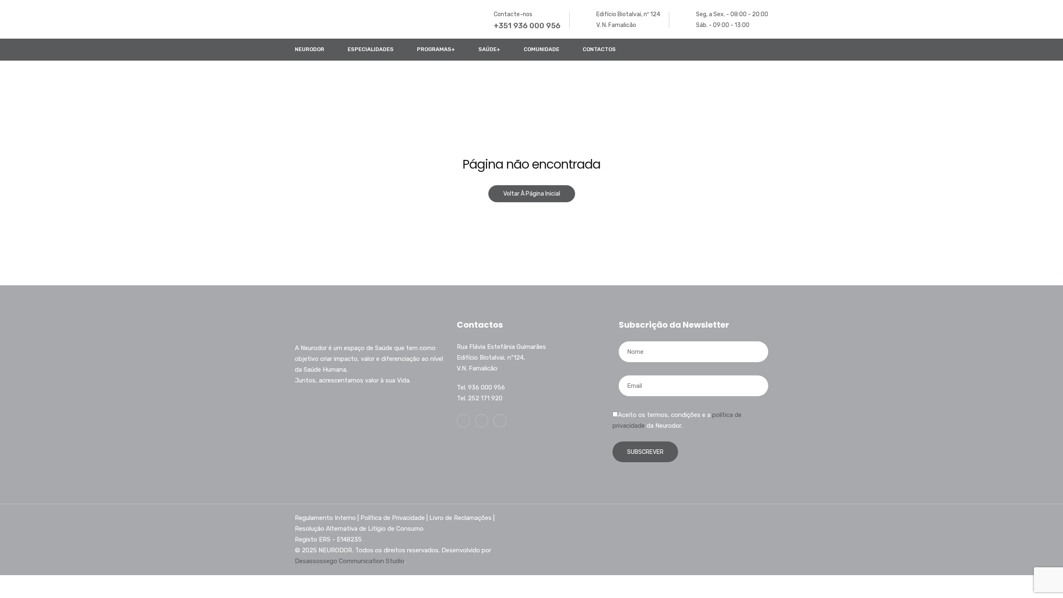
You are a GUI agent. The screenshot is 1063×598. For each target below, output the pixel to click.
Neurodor (309, 49)
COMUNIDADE (541, 49)
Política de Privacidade (392, 518)
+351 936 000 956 (527, 25)
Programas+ (436, 49)
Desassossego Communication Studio (349, 561)
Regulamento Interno (325, 518)
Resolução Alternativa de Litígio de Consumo (359, 528)
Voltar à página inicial (531, 193)
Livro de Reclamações (460, 518)
